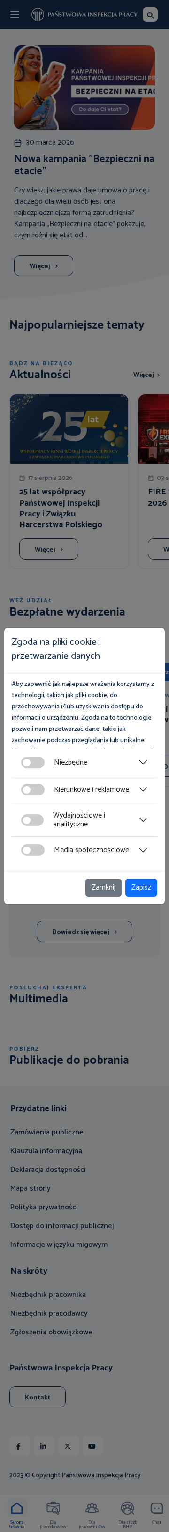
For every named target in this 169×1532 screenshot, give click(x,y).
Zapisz (141, 887)
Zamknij (103, 887)
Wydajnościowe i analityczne (79, 820)
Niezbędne (70, 762)
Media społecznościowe (91, 850)
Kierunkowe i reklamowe (91, 789)
